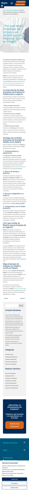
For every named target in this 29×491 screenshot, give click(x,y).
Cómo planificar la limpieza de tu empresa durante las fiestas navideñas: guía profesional (13, 337)
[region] (14, 475)
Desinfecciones (9, 354)
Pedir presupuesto (21, 1)
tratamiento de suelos (19, 166)
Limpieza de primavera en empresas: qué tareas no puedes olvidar (13, 343)
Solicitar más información (14, 425)
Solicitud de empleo (20, 4)
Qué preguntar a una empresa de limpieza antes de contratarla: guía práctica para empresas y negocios (14, 323)
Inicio (4, 10)
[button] (2, 6)
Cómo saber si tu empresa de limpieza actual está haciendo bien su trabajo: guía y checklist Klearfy (14, 316)
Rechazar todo (14, 487)
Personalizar (14, 483)
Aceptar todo (14, 479)
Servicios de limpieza (12, 10)
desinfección (22, 251)
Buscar (21, 305)
